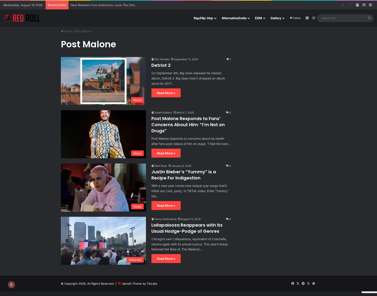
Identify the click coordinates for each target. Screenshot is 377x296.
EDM (258, 18)
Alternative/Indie (234, 18)
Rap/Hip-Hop (203, 18)
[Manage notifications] (11, 284)
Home (67, 31)
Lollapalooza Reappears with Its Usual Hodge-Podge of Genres (187, 228)
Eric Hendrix (162, 59)
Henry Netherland (165, 219)
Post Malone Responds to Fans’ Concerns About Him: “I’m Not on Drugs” (188, 124)
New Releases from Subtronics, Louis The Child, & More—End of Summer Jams (125, 5)
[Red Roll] (21, 18)
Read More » (166, 93)
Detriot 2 (161, 65)
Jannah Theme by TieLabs (139, 283)
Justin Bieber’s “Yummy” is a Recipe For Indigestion (183, 175)
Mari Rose (161, 165)
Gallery (276, 18)
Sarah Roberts (163, 112)
